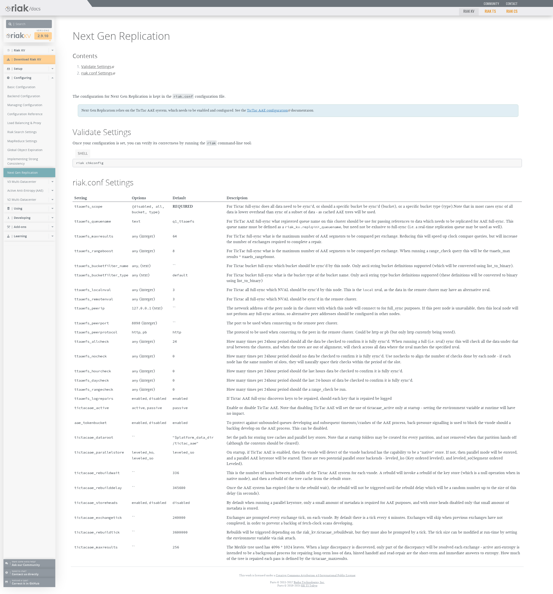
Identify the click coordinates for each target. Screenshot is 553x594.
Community (491, 3)
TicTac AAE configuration (267, 110)
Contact (512, 3)
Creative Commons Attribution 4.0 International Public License (316, 575)
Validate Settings (96, 66)
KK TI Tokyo (309, 585)
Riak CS (512, 11)
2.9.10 (43, 35)
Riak (21, 35)
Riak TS (490, 11)
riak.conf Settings (97, 73)
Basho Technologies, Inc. (309, 582)
